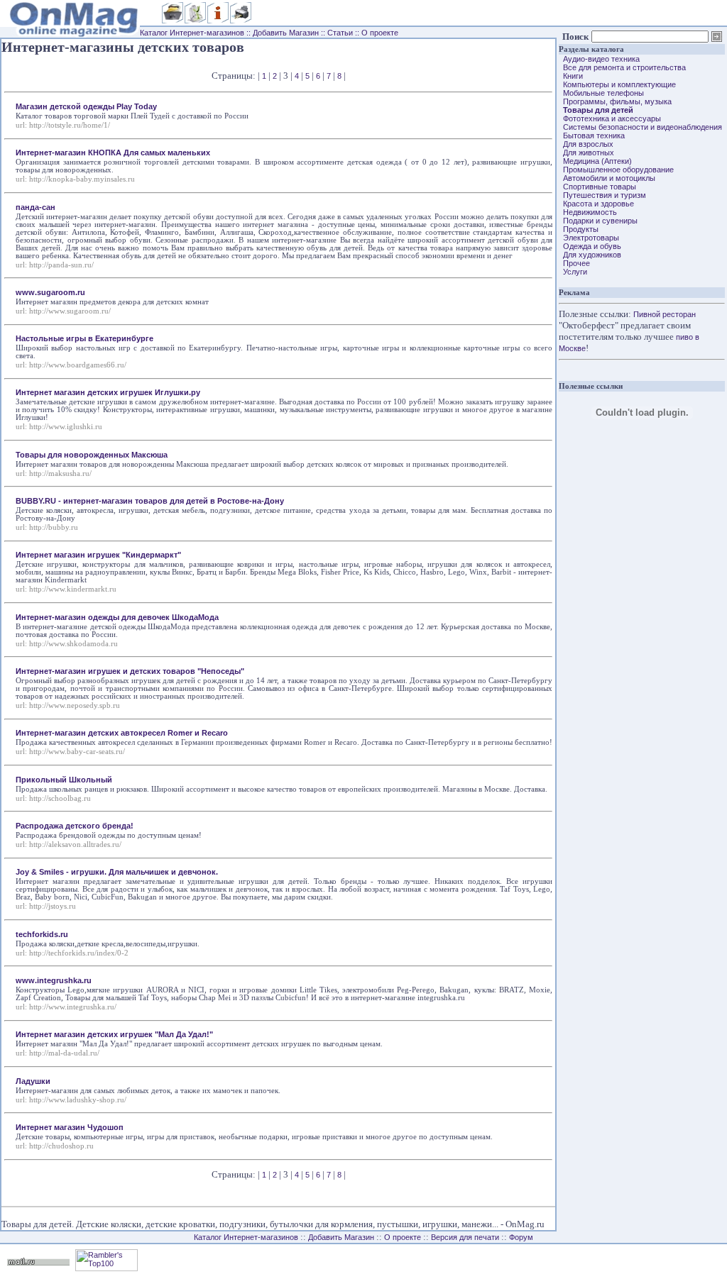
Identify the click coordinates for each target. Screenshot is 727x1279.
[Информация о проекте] (218, 20)
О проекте (379, 32)
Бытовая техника (592, 135)
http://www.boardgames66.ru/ (77, 365)
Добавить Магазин (286, 32)
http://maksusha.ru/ (60, 473)
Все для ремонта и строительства (622, 67)
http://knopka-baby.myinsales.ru (82, 179)
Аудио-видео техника (599, 59)
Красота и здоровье (596, 203)
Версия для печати (465, 1237)
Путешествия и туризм (602, 195)
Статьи (340, 32)
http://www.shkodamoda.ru (73, 644)
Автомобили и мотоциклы (607, 178)
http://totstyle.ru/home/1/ (69, 125)
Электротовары (589, 237)
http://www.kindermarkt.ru (72, 589)
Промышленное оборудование (616, 169)
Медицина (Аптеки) (595, 161)
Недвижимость (588, 212)
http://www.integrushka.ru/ (72, 1007)
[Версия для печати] (240, 20)
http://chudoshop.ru (61, 1146)
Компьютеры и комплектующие (617, 84)
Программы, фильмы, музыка (615, 101)
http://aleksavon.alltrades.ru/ (75, 844)
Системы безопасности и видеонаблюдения (640, 127)
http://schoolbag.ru (60, 798)
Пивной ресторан (664, 314)
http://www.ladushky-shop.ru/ (77, 1100)
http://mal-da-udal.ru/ (64, 1053)
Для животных (586, 152)
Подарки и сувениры (598, 220)
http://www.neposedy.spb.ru (74, 705)
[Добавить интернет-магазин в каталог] (195, 20)
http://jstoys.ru (52, 906)
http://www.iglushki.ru (65, 427)
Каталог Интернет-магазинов (192, 32)
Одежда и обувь (590, 246)
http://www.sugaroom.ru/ (70, 311)
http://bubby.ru (53, 527)
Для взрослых (586, 144)
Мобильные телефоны (601, 93)
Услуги (573, 271)
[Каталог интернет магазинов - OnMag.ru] (70, 24)
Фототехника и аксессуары (610, 118)
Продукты (578, 229)
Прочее (574, 263)
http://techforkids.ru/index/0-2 (79, 953)
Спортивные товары (597, 186)
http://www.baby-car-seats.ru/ (77, 751)
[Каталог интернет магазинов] (172, 20)
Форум (521, 1237)
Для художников (590, 254)
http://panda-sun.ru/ (61, 265)
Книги (571, 76)
